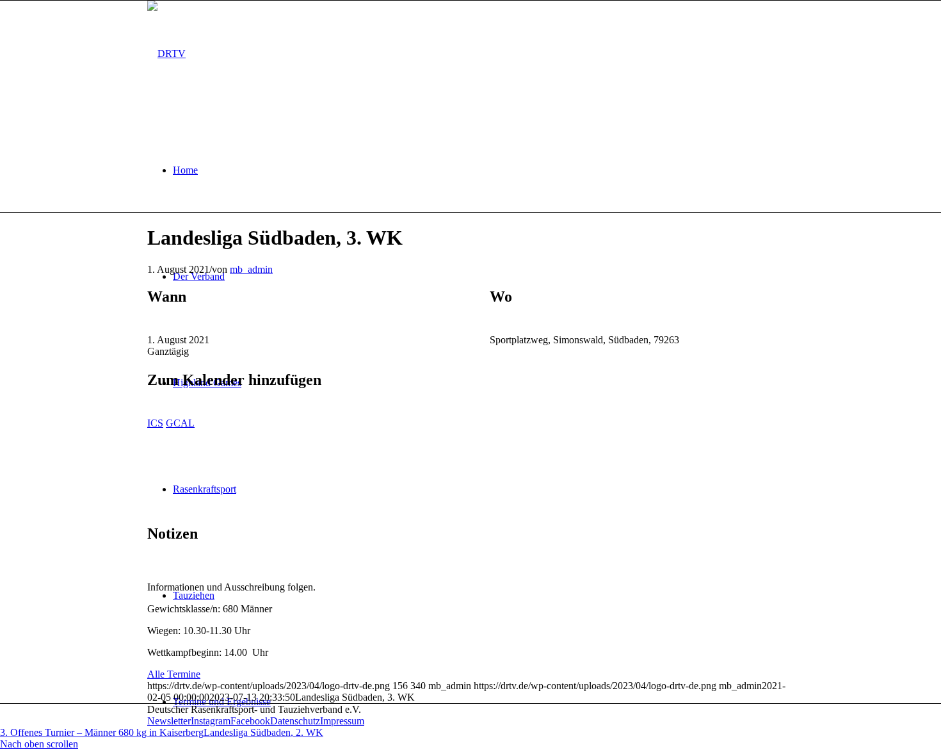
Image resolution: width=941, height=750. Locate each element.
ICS (155, 423)
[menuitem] (483, 170)
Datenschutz (295, 720)
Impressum (342, 720)
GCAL (180, 423)
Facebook (250, 720)
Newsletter (169, 720)
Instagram (210, 720)
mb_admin (251, 269)
